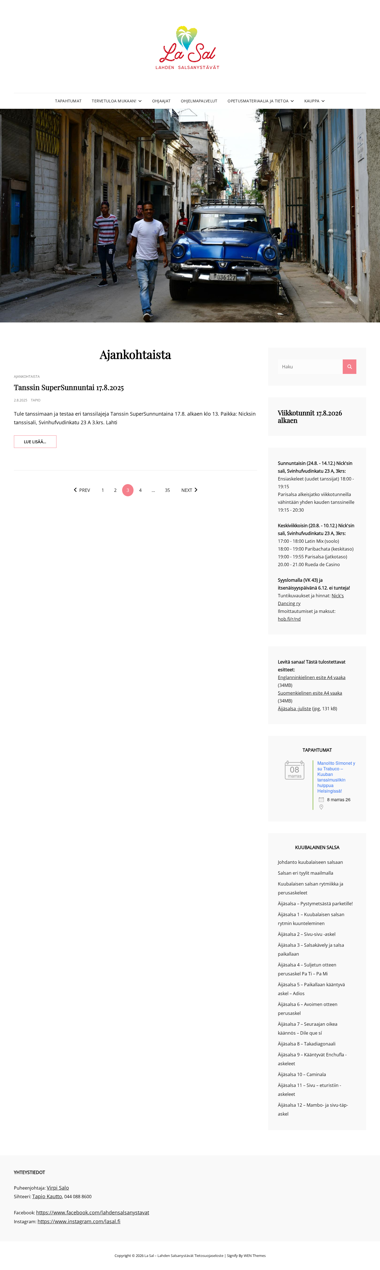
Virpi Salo (58, 1187)
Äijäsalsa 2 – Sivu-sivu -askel (306, 934)
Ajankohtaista (27, 376)
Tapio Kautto (47, 1196)
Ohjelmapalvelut (199, 100)
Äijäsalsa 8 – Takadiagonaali (306, 1044)
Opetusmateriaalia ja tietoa (258, 100)
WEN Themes (255, 1255)
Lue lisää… (40, 443)
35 (167, 490)
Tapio (35, 400)
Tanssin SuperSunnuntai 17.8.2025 (69, 387)
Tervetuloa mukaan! (114, 100)
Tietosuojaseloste (208, 1255)
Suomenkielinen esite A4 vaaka (310, 693)
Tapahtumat (68, 100)
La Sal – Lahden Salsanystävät (169, 1255)
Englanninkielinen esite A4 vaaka (312, 677)
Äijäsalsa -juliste (294, 709)
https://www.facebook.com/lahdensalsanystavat (92, 1212)
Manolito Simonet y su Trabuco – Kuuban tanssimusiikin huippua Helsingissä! (336, 777)
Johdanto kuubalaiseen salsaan (310, 862)
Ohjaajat (161, 100)
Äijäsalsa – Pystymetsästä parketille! (315, 904)
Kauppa (312, 100)
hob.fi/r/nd (289, 619)
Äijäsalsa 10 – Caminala (302, 1074)
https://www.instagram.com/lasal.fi (79, 1221)
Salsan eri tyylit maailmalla (305, 873)
